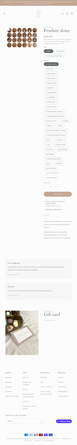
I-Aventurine (50, 102)
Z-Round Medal (52, 178)
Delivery (61, 382)
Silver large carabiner (54, 56)
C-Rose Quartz (51, 73)
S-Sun (48, 140)
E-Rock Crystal (51, 83)
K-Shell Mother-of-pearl (54, 111)
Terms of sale (28, 440)
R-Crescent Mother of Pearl (56, 135)
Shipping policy (66, 438)
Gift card (26, 401)
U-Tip (48, 144)
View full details (49, 320)
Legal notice (37, 440)
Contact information (49, 440)
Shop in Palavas (46, 387)
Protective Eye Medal (53, 159)
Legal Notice (62, 387)
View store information (54, 209)
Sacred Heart (63, 149)
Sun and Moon (51, 168)
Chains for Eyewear (12, 396)
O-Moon (49, 125)
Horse (48, 163)
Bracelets (8, 387)
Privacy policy (63, 396)
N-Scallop (65, 121)
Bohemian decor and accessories (28, 395)
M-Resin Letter (51, 121)
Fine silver (60, 51)
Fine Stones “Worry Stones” (29, 407)
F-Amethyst (50, 88)
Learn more (12, 274)
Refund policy (35, 438)
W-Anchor (49, 149)
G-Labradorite (51, 92)
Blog (42, 382)
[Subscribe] (40, 421)
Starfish (59, 163)
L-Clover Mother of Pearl (55, 116)
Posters (25, 389)
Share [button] (48, 215)
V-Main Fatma (60, 144)
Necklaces (8, 377)
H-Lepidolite (50, 97)
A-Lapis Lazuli (51, 64)
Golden (48, 51)
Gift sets (26, 377)
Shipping (56, 39)
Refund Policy (63, 391)
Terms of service (55, 438)
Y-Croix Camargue (53, 173)
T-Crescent (59, 140)
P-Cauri (60, 125)
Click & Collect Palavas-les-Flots (46, 393)
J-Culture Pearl (51, 107)
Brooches (8, 391)
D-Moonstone (51, 78)
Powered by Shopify (23, 438)
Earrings (8, 382)
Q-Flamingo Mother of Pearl (56, 130)
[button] (4, 13)
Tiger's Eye (50, 69)
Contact (60, 377)
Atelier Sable (13, 438)
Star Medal (50, 154)
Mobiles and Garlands (27, 383)
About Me (44, 377)
